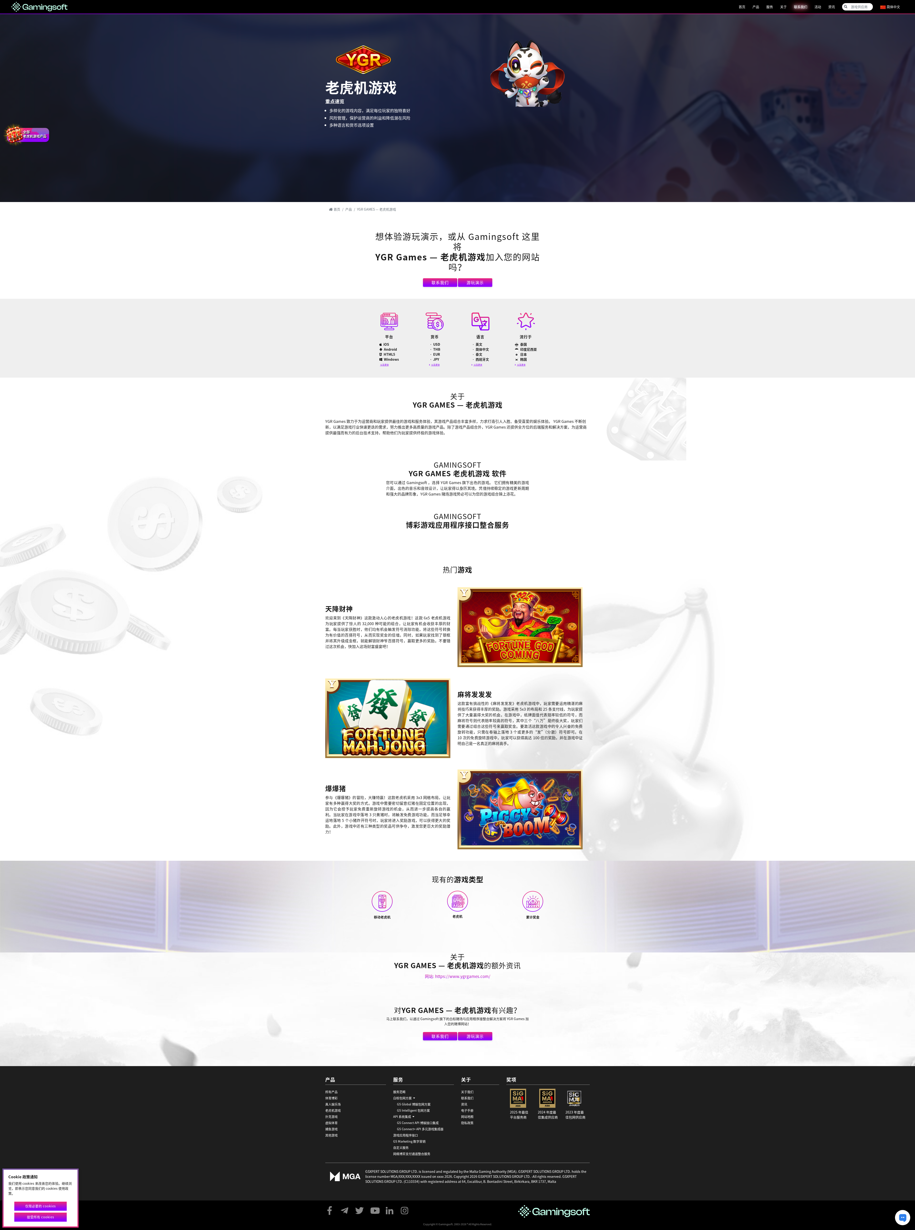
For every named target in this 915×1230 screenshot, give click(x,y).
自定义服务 (401, 1147)
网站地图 (467, 1116)
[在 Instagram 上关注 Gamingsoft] (404, 1208)
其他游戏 (331, 1135)
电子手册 (467, 1110)
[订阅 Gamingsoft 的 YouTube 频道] (374, 1208)
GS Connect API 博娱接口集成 (418, 1122)
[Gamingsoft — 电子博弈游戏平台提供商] (39, 6)
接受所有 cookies (40, 1217)
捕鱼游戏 (331, 1129)
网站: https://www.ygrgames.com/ (457, 976)
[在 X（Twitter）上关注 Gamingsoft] (359, 1208)
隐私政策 (467, 1122)
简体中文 (893, 6)
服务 (769, 6)
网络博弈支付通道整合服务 (411, 1153)
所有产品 (331, 1091)
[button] (423, 1098)
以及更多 (384, 364)
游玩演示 (475, 282)
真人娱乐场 (333, 1104)
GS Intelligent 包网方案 (413, 1110)
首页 (742, 6)
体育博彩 (331, 1098)
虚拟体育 (331, 1122)
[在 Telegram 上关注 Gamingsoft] (344, 1208)
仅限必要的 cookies (40, 1206)
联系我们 (800, 6)
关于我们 (467, 1091)
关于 (783, 6)
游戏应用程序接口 (405, 1135)
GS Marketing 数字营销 (409, 1141)
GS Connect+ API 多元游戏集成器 (420, 1129)
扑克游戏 (331, 1116)
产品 (755, 6)
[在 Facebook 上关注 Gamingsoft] (329, 1208)
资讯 (831, 6)
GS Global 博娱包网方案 (414, 1104)
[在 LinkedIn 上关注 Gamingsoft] (389, 1208)
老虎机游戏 (333, 1110)
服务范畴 (399, 1091)
